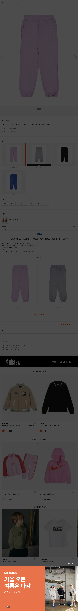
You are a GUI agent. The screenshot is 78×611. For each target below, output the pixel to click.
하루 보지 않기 (70, 563)
